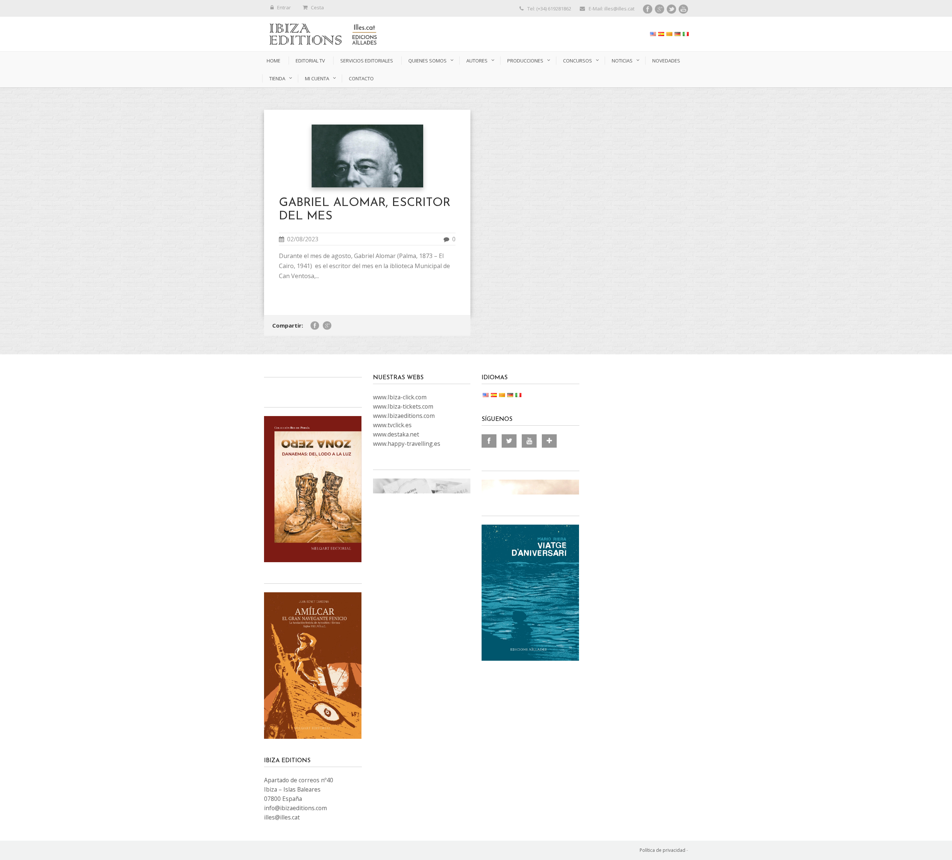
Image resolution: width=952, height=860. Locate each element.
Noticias (622, 60)
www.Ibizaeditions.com (404, 416)
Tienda (277, 78)
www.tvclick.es (392, 425)
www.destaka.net (396, 434)
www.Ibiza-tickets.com (403, 406)
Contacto (361, 78)
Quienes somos (427, 60)
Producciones (525, 60)
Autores (477, 60)
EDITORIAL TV (310, 60)
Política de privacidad (662, 850)
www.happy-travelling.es (406, 443)
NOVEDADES (666, 60)
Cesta (317, 7)
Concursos (577, 60)
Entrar (284, 7)
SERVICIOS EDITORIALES (366, 60)
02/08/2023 (302, 239)
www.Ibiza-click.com (400, 397)
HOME (273, 60)
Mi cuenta (317, 78)
